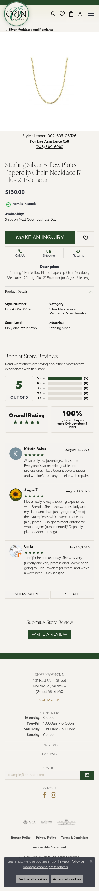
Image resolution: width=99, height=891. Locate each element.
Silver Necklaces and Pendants (31, 29)
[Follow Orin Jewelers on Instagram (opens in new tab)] (53, 795)
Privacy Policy (46, 837)
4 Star (41, 383)
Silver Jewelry (76, 313)
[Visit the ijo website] (46, 822)
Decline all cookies (32, 879)
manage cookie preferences (45, 867)
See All (72, 594)
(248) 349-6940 (49, 147)
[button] (53, 14)
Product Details (16, 292)
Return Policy (21, 837)
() (86, 378)
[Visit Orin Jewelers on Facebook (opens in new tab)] (45, 795)
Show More (27, 594)
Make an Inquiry (40, 237)
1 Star (42, 398)
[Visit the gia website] (29, 822)
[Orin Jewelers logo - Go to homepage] (16, 13)
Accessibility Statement (49, 847)
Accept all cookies (67, 879)
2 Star (41, 393)
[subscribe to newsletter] (87, 775)
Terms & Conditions (74, 837)
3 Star (41, 388)
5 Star (41, 378)
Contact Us (49, 700)
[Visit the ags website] (66, 822)
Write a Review (49, 635)
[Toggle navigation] (91, 14)
